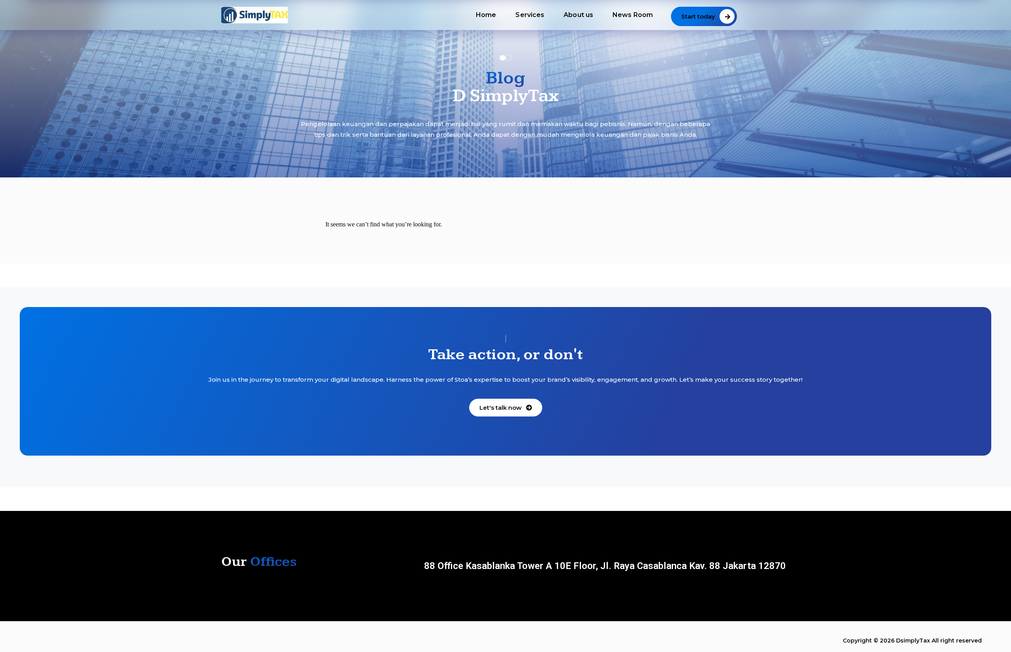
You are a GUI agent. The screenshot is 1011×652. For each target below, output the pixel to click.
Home (486, 15)
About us (578, 15)
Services (529, 15)
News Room (633, 15)
